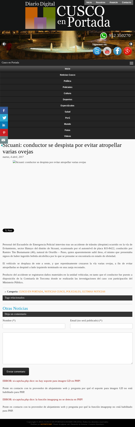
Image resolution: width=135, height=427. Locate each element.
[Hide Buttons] (2, 146)
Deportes (67, 99)
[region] (67, 45)
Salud (67, 112)
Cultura (67, 93)
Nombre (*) (9, 320)
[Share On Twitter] (4, 118)
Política (67, 81)
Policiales (67, 87)
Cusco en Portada (31, 291)
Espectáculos (67, 105)
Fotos (67, 130)
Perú (67, 118)
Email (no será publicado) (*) (86, 320)
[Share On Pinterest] (4, 132)
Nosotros (100, 2)
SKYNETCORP (46, 424)
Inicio (89, 2)
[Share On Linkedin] (4, 125)
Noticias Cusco (67, 75)
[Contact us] (4, 140)
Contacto (126, 2)
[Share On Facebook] (4, 110)
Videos (67, 136)
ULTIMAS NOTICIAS (93, 291)
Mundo (67, 124)
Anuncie (114, 2)
